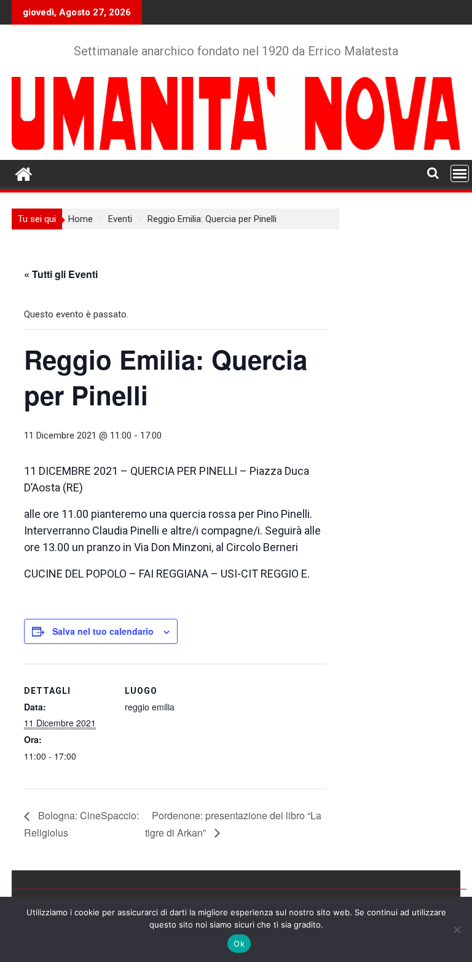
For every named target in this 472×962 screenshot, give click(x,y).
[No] (456, 929)
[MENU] (459, 173)
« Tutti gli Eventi (61, 274)
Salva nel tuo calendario (103, 631)
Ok (239, 943)
